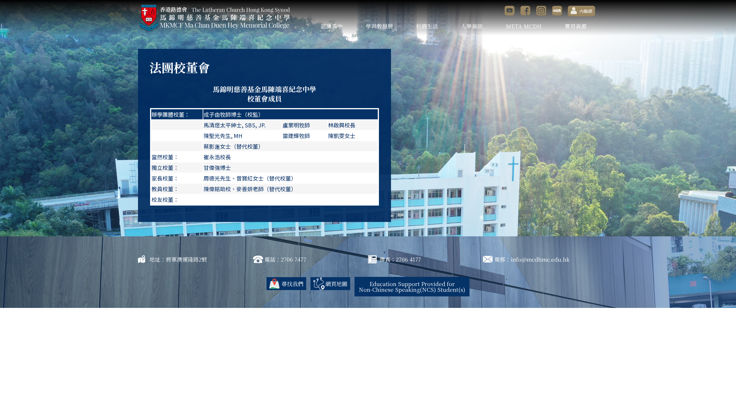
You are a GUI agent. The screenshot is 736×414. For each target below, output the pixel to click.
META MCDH (524, 26)
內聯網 (585, 11)
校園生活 (427, 26)
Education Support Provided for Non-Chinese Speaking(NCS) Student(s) (412, 286)
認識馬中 (332, 26)
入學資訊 (472, 26)
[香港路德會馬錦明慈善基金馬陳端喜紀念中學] (214, 18)
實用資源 (575, 26)
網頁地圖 (336, 284)
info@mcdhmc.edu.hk (540, 259)
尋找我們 (292, 284)
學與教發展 (379, 26)
